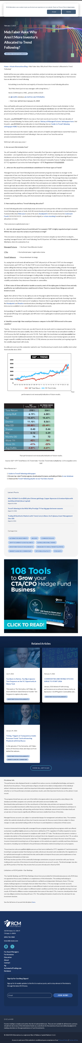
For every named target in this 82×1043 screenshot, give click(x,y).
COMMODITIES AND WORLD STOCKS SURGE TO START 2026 (58, 680)
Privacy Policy (63, 1040)
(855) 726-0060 (9, 937)
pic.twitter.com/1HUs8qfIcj (35, 97)
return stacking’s (50, 216)
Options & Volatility (42, 551)
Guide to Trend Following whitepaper (22, 473)
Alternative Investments (19, 538)
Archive (34, 538)
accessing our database (45, 109)
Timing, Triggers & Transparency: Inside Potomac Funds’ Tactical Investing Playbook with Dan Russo (21, 738)
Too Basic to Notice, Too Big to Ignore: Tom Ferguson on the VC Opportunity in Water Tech (21, 681)
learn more (71, 7)
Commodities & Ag (47, 538)
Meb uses (21, 214)
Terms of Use (73, 1040)
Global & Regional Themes (46, 542)
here (33, 902)
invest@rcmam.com (11, 941)
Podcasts (57, 551)
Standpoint (11, 303)
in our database (67, 476)
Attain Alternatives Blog (19, 66)
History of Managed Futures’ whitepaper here (57, 121)
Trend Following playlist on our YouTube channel (35, 479)
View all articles (41, 768)
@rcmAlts (14, 97)
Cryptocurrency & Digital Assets (21, 542)
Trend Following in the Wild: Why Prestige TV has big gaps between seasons (35, 508)
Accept (54, 12)
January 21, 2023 (33, 101)
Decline (69, 12)
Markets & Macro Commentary (20, 551)
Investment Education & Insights (16, 53)
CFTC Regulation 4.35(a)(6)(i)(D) (52, 162)
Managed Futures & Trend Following (50, 547)
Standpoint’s (43, 214)
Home (6, 66)
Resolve (20, 303)
